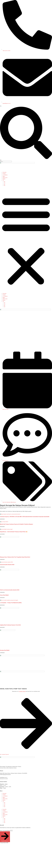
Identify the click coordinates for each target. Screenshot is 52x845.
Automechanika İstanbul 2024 (7, 564)
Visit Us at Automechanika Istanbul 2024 (9, 589)
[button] (26, 240)
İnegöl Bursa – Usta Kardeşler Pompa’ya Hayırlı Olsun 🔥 (13, 531)
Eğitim (4, 176)
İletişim (4, 178)
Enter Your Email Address (5, 830)
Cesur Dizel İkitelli (4, 595)
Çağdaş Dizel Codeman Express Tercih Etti (10, 625)
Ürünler (4, 173)
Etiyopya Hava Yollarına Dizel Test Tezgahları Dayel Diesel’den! (15, 557)
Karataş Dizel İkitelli (4, 650)
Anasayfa (4, 172)
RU (4, 185)
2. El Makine (5, 174)
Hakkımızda (5, 177)
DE (4, 184)
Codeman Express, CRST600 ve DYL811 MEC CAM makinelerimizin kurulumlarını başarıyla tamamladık (24, 516)
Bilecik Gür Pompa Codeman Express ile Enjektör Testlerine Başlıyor (16, 524)
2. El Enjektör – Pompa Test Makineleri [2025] (10, 602)
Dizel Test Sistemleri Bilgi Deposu (9, 502)
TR (3, 180)
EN (4, 181)
